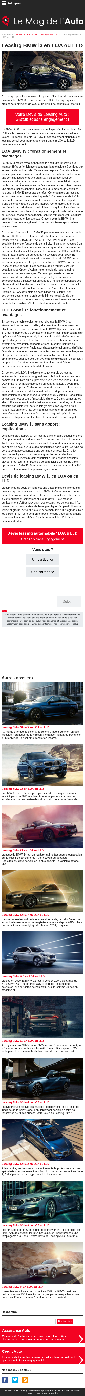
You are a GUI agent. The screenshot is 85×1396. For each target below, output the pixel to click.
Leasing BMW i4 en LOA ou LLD (22, 1286)
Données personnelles (47, 1393)
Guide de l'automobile (26, 34)
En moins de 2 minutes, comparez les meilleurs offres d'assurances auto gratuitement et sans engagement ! (34, 1338)
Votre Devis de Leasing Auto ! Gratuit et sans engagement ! (42, 117)
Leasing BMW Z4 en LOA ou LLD (23, 850)
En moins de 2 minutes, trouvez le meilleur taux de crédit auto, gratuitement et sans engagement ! (39, 1359)
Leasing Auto (46, 34)
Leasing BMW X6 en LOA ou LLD (23, 1041)
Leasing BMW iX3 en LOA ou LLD (23, 976)
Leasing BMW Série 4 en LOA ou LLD (25, 1102)
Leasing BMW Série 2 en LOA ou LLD (25, 1164)
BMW (57, 34)
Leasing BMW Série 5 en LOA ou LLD (25, 727)
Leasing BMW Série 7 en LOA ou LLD (25, 914)
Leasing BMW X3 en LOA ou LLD (23, 788)
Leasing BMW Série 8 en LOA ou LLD (25, 1225)
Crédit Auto (12, 1351)
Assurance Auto (16, 1331)
